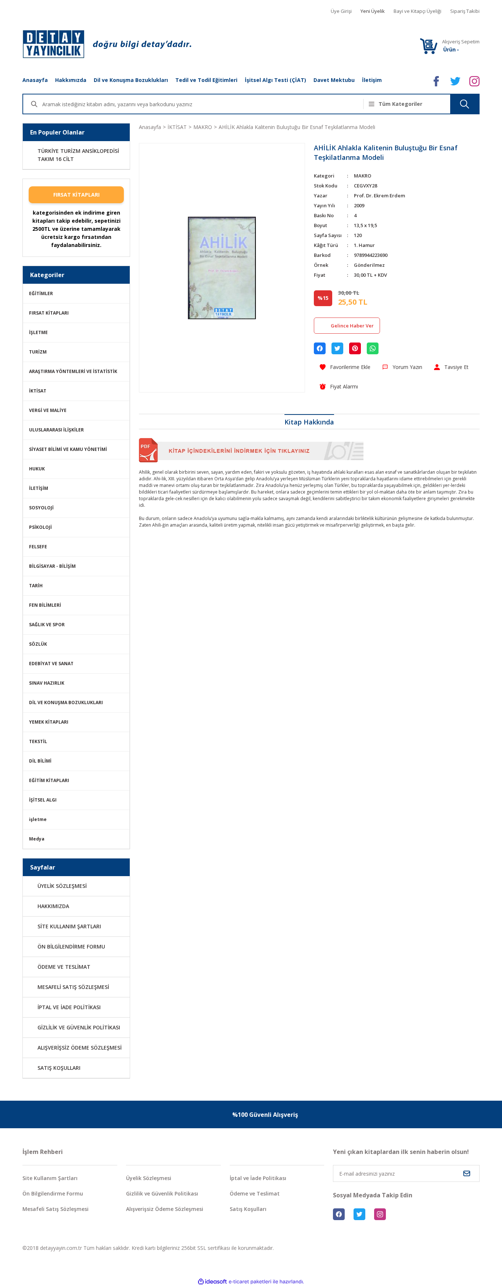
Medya (36, 839)
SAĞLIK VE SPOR (47, 624)
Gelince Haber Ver (352, 325)
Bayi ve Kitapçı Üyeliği (417, 11)
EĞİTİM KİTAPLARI (49, 780)
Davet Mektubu (334, 79)
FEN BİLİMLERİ (45, 605)
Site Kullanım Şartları (50, 1178)
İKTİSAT (37, 391)
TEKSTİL (38, 741)
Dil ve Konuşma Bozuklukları (131, 79)
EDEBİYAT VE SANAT (51, 663)
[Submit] (467, 1173)
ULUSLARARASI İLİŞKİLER (56, 430)
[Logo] (106, 44)
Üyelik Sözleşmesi (148, 1178)
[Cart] (428, 45)
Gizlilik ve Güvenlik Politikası (162, 1193)
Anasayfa (35, 79)
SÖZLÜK (38, 644)
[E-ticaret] (250, 1282)
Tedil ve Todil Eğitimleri (206, 79)
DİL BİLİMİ (40, 761)
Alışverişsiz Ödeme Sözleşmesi (164, 1208)
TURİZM (38, 352)
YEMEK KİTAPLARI (48, 722)
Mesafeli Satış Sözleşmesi (55, 1208)
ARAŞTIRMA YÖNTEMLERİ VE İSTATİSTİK (73, 371)
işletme (38, 819)
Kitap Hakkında (309, 421)
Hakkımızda (70, 79)
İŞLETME (38, 332)
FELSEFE (38, 547)
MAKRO (362, 175)
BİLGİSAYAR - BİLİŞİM (52, 566)
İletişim (372, 79)
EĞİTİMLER (41, 293)
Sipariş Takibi (465, 11)
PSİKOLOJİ (40, 527)
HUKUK (37, 469)
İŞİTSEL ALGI (43, 800)
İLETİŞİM (38, 488)
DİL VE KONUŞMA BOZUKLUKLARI (66, 702)
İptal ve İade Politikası (258, 1178)
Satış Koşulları (248, 1208)
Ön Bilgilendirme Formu (52, 1193)
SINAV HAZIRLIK (46, 683)
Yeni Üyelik (373, 11)
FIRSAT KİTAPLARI (76, 194)
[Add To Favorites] (345, 367)
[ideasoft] (212, 1281)
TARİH (36, 585)
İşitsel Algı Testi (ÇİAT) (275, 79)
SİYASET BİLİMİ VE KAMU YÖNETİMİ (68, 449)
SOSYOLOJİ (41, 508)
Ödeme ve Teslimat (255, 1193)
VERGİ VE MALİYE (48, 410)
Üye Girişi (341, 11)
